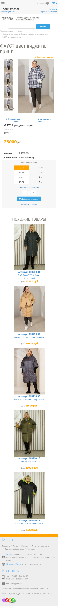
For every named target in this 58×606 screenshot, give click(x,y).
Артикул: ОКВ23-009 (29, 334)
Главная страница (6, 31)
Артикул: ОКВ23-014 (29, 520)
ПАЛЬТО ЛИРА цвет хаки (29, 461)
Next (8, 109)
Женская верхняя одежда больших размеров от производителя (25, 34)
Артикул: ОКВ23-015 (29, 458)
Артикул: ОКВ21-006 (29, 396)
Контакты (31, 549)
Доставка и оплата (40, 546)
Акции (15, 546)
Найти (43, 27)
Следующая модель (43, 120)
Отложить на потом (29, 205)
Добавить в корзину (30, 199)
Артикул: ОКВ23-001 (29, 272)
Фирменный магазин (14, 549)
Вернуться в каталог (46, 57)
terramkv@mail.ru (8, 12)
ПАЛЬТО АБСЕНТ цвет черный (29, 524)
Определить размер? (29, 187)
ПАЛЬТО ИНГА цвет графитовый (29, 399)
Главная (6, 546)
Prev (8, 60)
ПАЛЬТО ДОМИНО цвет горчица (29, 337)
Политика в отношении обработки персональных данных (25, 589)
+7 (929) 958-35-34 (10, 9)
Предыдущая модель (14, 120)
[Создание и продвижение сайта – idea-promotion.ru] (9, 600)
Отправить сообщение (48, 12)
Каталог (20, 31)
